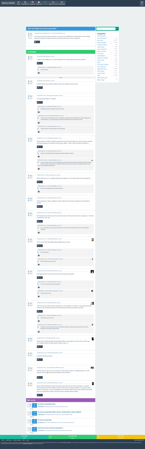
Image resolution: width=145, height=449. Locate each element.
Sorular (18, 4)
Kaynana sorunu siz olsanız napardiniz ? (50, 428)
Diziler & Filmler (101, 51)
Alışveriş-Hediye (101, 42)
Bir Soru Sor (45, 4)
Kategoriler (32, 4)
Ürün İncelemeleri (102, 38)
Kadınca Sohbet (8, 3)
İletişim (3, 440)
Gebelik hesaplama (17, 440)
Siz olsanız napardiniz (45, 420)
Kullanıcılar (39, 4)
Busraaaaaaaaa (56, 414)
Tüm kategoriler (101, 36)
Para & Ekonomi (101, 66)
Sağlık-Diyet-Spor (101, 69)
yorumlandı (59, 67)
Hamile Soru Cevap (53, 4)
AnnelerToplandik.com (138, 440)
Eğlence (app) (100, 80)
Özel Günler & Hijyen (102, 64)
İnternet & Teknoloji (102, 58)
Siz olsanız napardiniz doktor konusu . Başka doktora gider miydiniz (59, 412)
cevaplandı (52, 56)
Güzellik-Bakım (101, 55)
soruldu (63, 33)
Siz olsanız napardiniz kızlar (47, 404)
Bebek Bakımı (62, 4)
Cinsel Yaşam (100, 47)
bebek (27, 440)
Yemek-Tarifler (48, 422)
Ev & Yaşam (100, 53)
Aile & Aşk (100, 40)
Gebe (24, 440)
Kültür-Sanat (100, 60)
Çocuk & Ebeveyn (101, 49)
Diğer (41, 33)
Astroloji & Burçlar (102, 44)
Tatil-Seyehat (100, 71)
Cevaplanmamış (25, 4)
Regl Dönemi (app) (102, 77)
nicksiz (53, 406)
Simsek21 (59, 422)
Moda (98, 62)
